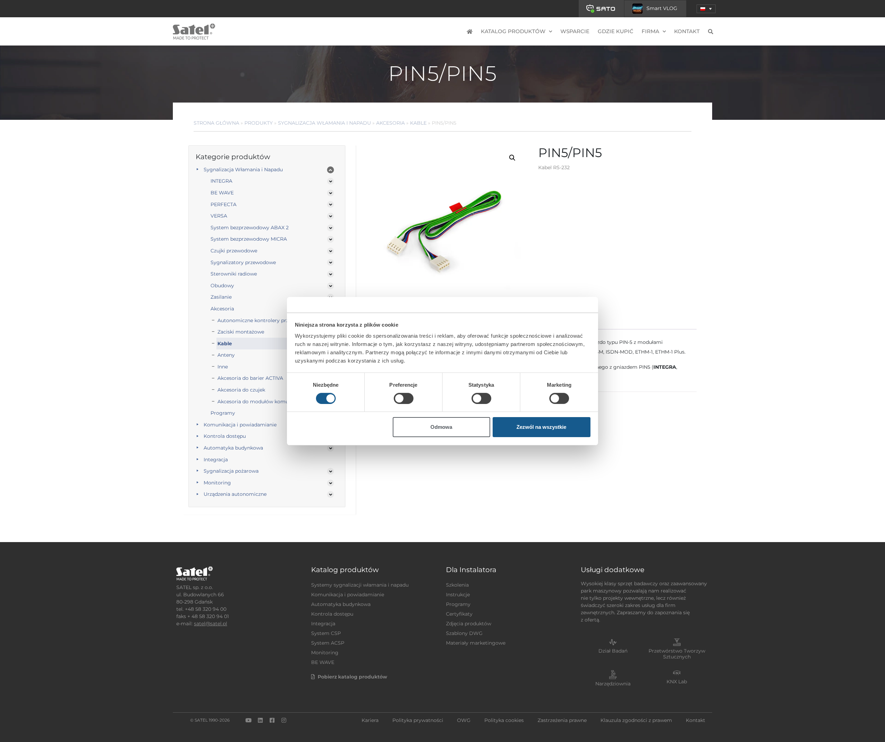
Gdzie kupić (615, 31)
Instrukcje (458, 594)
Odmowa (441, 427)
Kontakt (687, 31)
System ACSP (327, 643)
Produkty (258, 123)
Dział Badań (612, 651)
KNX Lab (677, 681)
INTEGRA (221, 181)
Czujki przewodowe (234, 251)
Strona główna (216, 123)
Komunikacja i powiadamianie (240, 425)
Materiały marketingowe (475, 643)
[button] (706, 8)
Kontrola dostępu (225, 436)
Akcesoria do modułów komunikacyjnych (267, 401)
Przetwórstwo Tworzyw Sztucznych (677, 654)
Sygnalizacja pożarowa (231, 471)
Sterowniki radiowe (234, 274)
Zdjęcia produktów (468, 623)
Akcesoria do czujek (241, 390)
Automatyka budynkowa (233, 448)
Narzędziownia (613, 684)
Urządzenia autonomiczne (235, 494)
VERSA (219, 216)
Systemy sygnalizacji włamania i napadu (360, 585)
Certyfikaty (459, 614)
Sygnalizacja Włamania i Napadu (324, 123)
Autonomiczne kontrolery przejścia (259, 320)
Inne (222, 367)
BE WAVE (222, 193)
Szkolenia (457, 585)
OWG (464, 720)
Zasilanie (221, 297)
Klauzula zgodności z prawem (636, 720)
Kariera (370, 720)
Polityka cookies (504, 720)
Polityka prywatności (417, 720)
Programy (223, 413)
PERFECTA (223, 204)
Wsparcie (574, 31)
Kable (418, 123)
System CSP (326, 633)
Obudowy (222, 285)
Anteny (226, 355)
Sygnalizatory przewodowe (243, 262)
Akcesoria (390, 123)
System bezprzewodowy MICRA (249, 239)
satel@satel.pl (210, 623)
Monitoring (217, 483)
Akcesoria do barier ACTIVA (250, 378)
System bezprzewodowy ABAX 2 (250, 227)
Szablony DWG (464, 633)
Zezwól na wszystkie (541, 427)
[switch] (403, 398)
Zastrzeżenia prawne (562, 720)
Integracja (216, 459)
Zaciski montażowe (240, 332)
